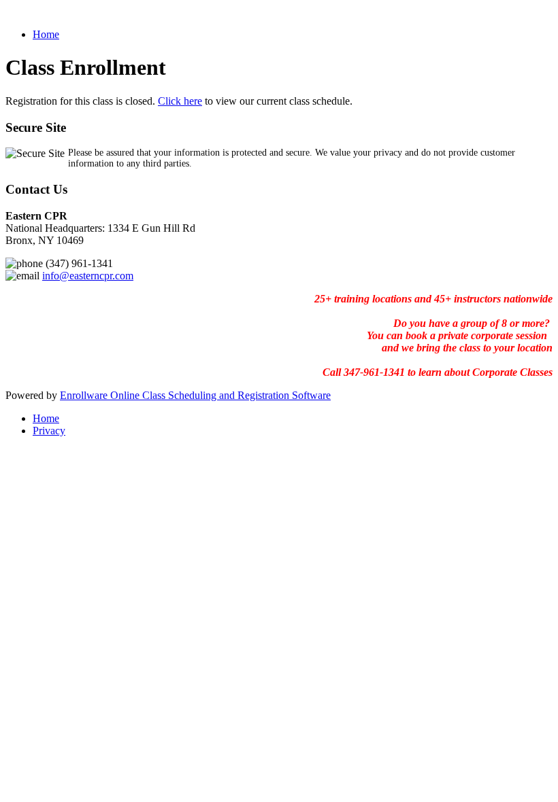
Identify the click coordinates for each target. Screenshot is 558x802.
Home (46, 34)
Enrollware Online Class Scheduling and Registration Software (195, 395)
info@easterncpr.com (87, 275)
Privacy (49, 430)
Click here (180, 101)
